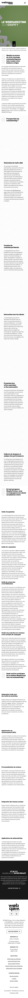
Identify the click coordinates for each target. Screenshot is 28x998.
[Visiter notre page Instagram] (11, 914)
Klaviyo (9, 703)
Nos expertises (11, 48)
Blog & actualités (14, 976)
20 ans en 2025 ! (14, 981)
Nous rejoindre (13, 931)
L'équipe (14, 978)
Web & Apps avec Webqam (14, 959)
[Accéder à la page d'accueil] (7, 2)
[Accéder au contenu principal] (14, 44)
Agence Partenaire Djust (14, 961)
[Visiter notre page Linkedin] (16, 914)
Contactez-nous (13, 888)
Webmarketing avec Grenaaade (14, 968)
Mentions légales (14, 987)
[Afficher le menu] (24, 3)
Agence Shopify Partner (14, 963)
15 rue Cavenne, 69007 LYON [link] (14, 950)
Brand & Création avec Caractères (14, 966)
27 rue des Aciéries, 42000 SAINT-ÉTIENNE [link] (14, 942)
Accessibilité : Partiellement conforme (14, 990)
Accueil (4, 48)
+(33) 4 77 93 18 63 (14, 939)
